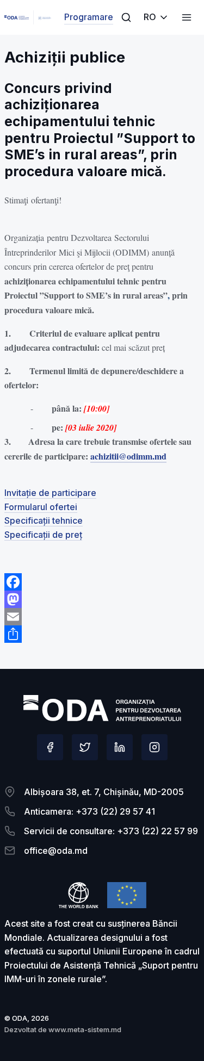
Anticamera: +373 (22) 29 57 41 (89, 811)
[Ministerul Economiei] (16, 17)
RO (150, 16)
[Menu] (126, 17)
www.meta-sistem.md (84, 1029)
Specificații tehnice (43, 520)
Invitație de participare (50, 492)
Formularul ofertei (40, 506)
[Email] (102, 616)
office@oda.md (56, 850)
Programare (88, 16)
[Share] (102, 634)
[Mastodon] (102, 599)
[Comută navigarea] (187, 17)
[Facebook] (102, 582)
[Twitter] (85, 747)
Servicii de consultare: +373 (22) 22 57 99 (111, 831)
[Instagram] (154, 747)
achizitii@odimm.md (128, 456)
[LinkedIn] (120, 747)
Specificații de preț (43, 534)
